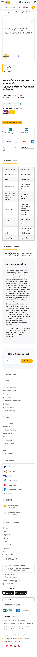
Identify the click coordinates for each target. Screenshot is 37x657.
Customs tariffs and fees (11, 401)
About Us (5, 380)
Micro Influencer (8, 407)
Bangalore (6, 535)
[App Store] (8, 593)
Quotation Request (9, 387)
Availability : (6, 95)
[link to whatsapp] (13, 56)
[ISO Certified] (22, 610)
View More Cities (8, 555)
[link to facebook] (18, 56)
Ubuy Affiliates (7, 454)
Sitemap (5, 394)
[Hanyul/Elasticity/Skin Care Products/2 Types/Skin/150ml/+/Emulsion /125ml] (18, 39)
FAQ (3, 437)
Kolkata (5, 538)
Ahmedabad (7, 548)
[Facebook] (4, 646)
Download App (7, 423)
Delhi (4, 531)
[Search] (33, 7)
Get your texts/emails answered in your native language (19, 569)
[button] (21, 2)
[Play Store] (21, 593)
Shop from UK (21, 620)
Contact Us (6, 384)
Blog (4, 450)
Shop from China (23, 626)
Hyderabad (6, 545)
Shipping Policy (7, 404)
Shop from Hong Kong (25, 623)
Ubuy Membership (8, 411)
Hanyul (4, 15)
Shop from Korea (9, 626)
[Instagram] (8, 646)
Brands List (6, 427)
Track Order (6, 397)
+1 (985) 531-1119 (10, 584)
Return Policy (7, 433)
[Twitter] (16, 646)
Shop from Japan (9, 623)
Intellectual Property (9, 391)
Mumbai (5, 528)
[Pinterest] (20, 646)
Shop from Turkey (9, 629)
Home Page (6, 12)
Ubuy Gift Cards (8, 443)
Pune (4, 552)
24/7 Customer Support (17, 565)
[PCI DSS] (7, 610)
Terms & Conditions (10, 638)
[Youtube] (12, 646)
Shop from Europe (24, 629)
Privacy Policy (24, 638)
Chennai (5, 541)
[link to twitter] (24, 56)
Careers (5, 447)
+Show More (6, 493)
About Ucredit (7, 440)
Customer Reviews (9, 430)
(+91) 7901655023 (11, 577)
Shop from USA (9, 620)
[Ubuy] (7, 2)
